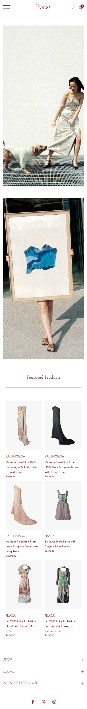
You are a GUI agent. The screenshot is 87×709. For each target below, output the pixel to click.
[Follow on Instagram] (54, 702)
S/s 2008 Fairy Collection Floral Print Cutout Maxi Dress (21, 626)
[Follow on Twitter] (43, 702)
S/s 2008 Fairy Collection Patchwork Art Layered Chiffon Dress (60, 626)
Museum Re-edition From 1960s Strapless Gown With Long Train (22, 546)
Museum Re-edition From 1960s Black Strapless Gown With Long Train (61, 467)
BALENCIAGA (15, 456)
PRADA (50, 536)
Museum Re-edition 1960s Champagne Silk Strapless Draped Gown (21, 467)
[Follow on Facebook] (33, 702)
